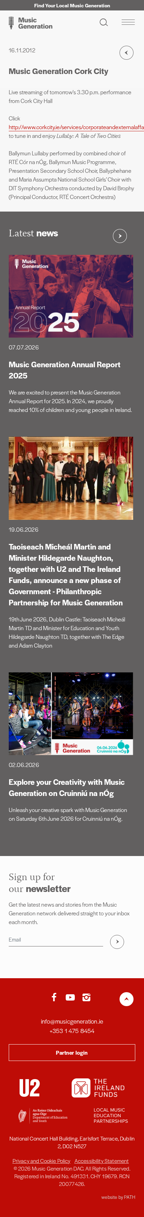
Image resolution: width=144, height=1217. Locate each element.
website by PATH (118, 1197)
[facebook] (56, 998)
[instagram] (86, 998)
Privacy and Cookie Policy (42, 1160)
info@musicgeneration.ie (72, 1021)
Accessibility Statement (101, 1160)
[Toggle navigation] (128, 22)
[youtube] (72, 998)
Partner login (72, 1052)
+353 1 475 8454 (72, 1030)
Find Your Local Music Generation (72, 5)
